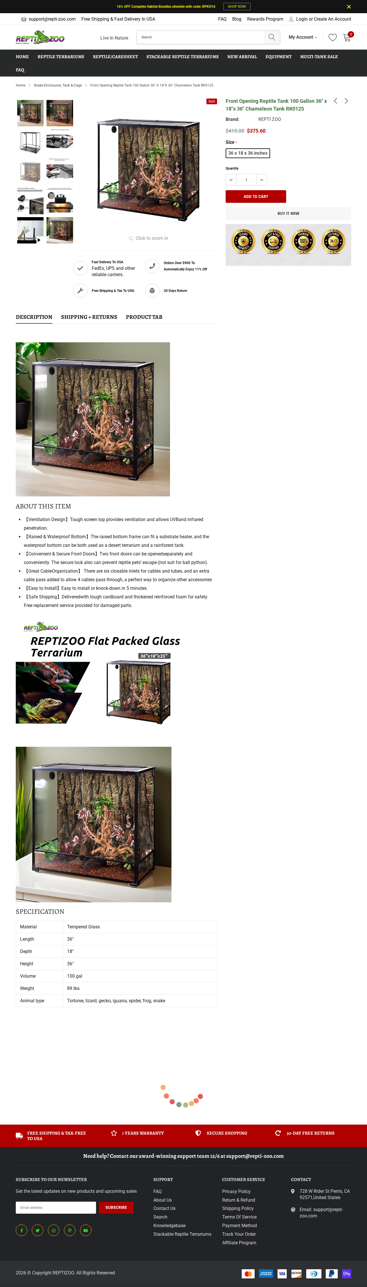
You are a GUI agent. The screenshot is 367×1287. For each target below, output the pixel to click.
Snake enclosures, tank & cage (58, 85)
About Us (162, 1200)
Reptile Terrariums (61, 57)
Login (302, 19)
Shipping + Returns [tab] (89, 317)
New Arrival (242, 57)
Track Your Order (239, 1234)
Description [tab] (34, 317)
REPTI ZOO (269, 119)
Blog (236, 19)
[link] (335, 100)
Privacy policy (236, 1191)
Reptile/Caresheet (115, 57)
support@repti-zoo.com (52, 19)
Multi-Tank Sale (319, 57)
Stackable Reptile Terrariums (183, 57)
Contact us (164, 1208)
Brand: (232, 119)
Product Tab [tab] (144, 317)
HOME (22, 57)
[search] (272, 37)
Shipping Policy (238, 1208)
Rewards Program (265, 19)
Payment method (239, 1225)
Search (160, 1217)
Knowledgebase (169, 1225)
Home (20, 85)
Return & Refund (238, 1200)
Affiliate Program (239, 1242)
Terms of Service (239, 1217)
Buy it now (288, 214)
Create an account (332, 19)
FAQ (222, 19)
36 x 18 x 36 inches (248, 153)
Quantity (232, 168)
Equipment (279, 57)
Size (231, 142)
